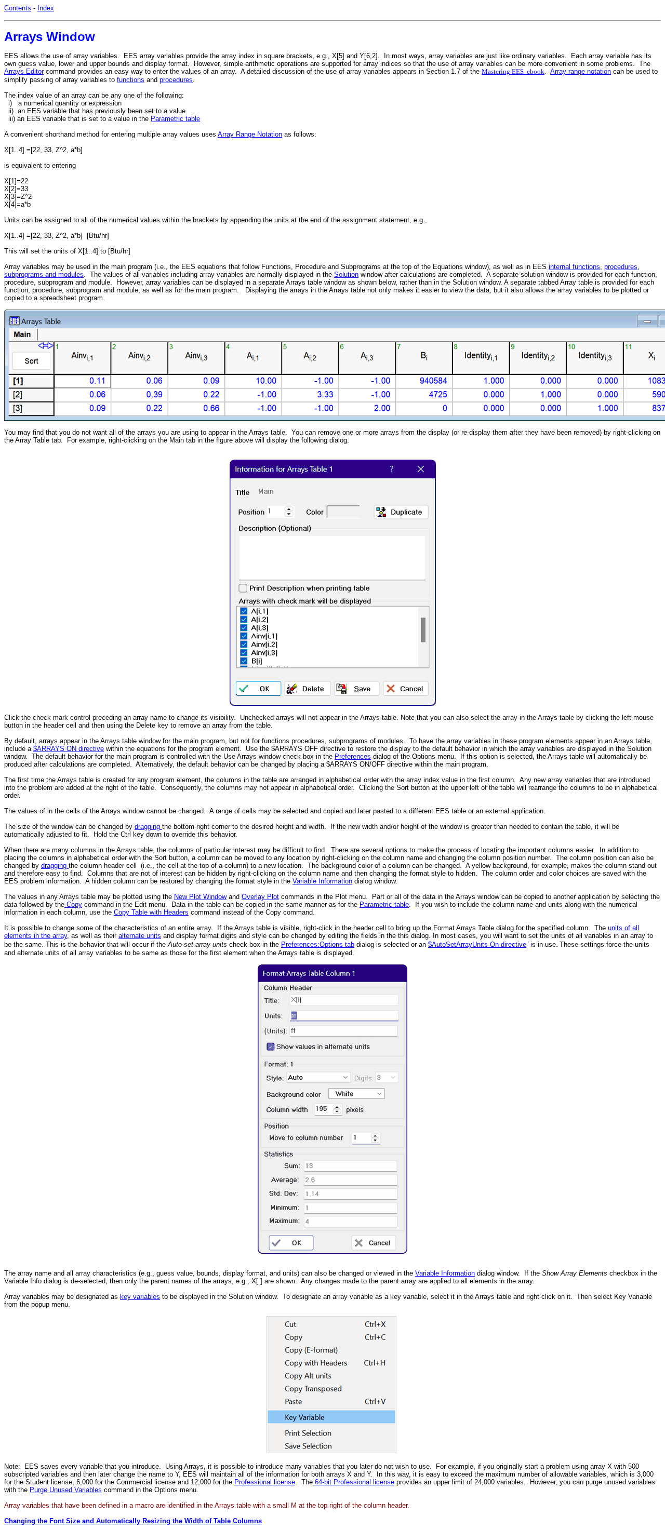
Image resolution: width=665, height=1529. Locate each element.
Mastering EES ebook (513, 71)
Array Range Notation (250, 134)
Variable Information (322, 881)
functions (130, 80)
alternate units (139, 936)
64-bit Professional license (353, 1482)
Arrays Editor (24, 71)
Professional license (264, 1482)
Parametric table (175, 119)
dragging (148, 826)
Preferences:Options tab (317, 944)
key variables (140, 1296)
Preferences (353, 756)
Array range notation (580, 71)
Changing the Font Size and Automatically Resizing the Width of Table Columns (133, 1521)
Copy (73, 904)
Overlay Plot (260, 897)
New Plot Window (200, 897)
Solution (346, 274)
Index (45, 8)
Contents (17, 8)
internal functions (574, 267)
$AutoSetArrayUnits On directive (477, 944)
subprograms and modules (44, 274)
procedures (176, 80)
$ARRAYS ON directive (68, 749)
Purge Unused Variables (66, 1490)
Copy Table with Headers (151, 912)
